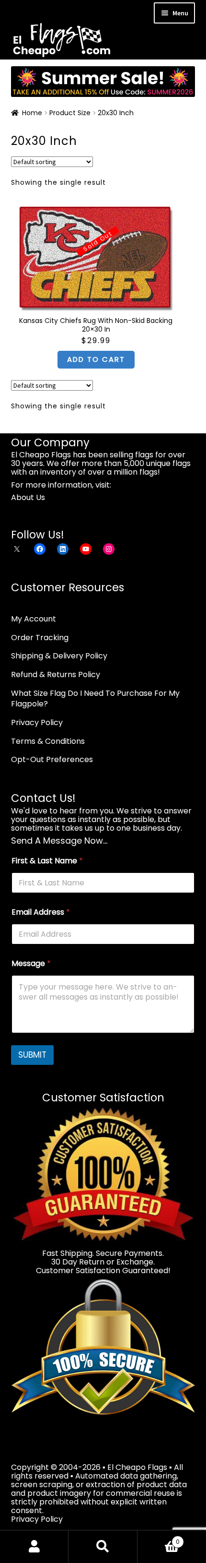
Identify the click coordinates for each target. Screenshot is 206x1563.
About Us (28, 497)
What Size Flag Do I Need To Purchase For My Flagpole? (95, 699)
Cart (158, 1538)
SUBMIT (32, 1055)
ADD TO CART (96, 359)
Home (32, 113)
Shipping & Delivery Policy (59, 655)
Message (31, 963)
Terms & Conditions (48, 741)
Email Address (40, 912)
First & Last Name (47, 860)
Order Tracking (40, 637)
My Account (33, 618)
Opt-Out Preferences (52, 759)
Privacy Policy (37, 722)
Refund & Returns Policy (55, 674)
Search (103, 1546)
